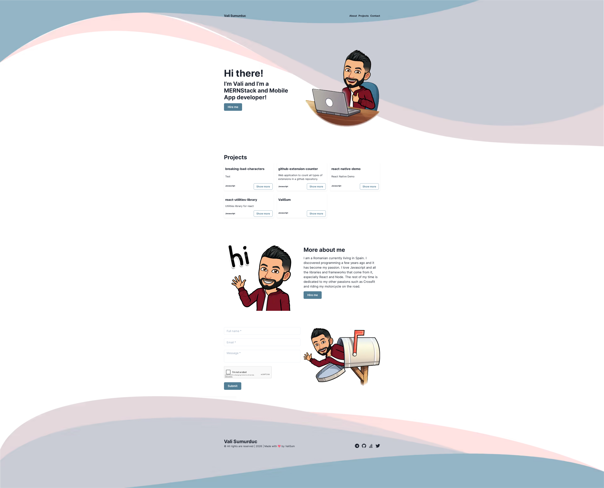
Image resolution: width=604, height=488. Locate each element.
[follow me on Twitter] (376, 445)
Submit (233, 386)
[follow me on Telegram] (357, 445)
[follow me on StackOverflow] (369, 445)
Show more (263, 186)
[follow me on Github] (362, 445)
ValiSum (290, 446)
